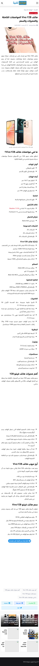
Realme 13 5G (14, 208)
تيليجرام (6, 603)
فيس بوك (18, 603)
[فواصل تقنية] (20, 2)
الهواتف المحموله (33, 13)
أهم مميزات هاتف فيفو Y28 (12, 590)
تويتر (18, 608)
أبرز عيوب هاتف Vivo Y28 (29, 590)
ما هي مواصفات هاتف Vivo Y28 (27, 597)
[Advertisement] (19, 97)
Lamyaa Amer (32, 25)
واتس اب (31, 603)
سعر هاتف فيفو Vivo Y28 (29, 593)
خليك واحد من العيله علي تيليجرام (18, 541)
